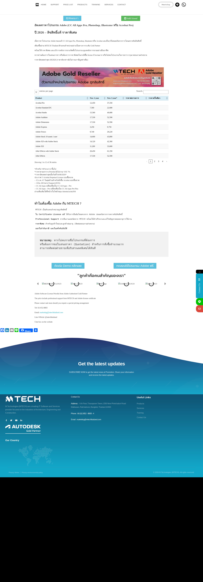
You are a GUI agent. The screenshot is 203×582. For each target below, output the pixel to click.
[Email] (199, 308)
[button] (87, 98)
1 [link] (150, 161)
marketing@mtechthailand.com (51, 312)
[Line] (199, 301)
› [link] (166, 161)
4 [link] (162, 161)
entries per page (46, 91)
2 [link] (154, 161)
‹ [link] (146, 161)
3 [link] (158, 161)
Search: (139, 91)
